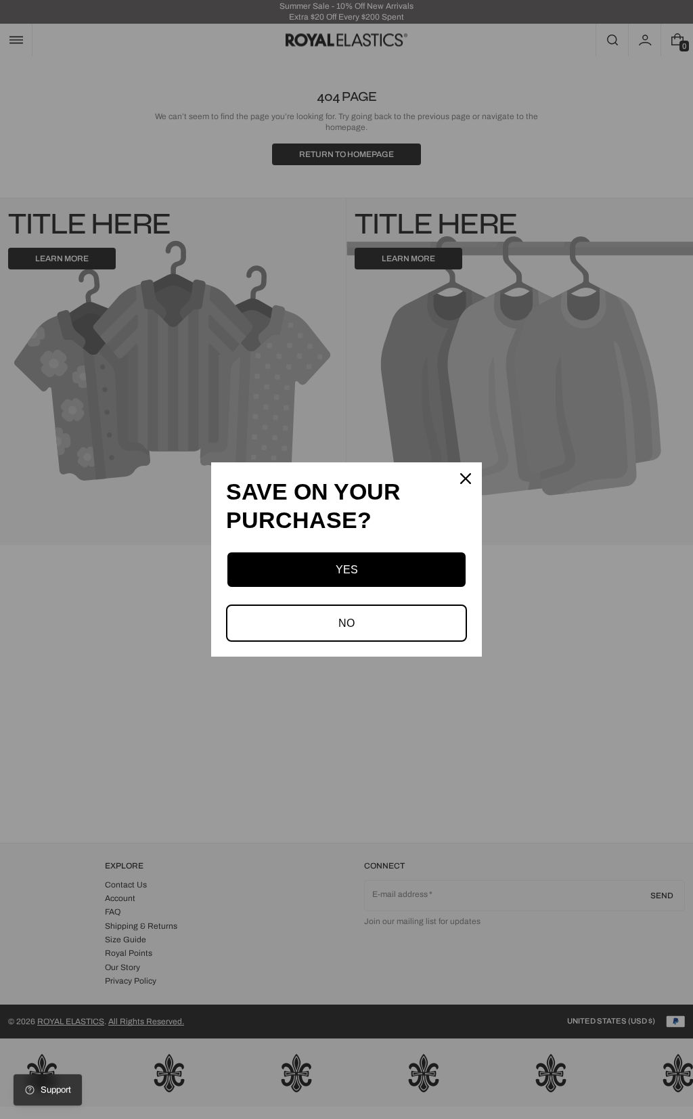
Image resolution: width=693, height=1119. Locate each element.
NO (346, 623)
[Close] (465, 478)
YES (347, 569)
